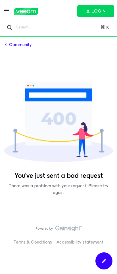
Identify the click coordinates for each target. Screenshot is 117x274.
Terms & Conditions (33, 242)
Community (20, 44)
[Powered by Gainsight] (59, 230)
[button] (6, 12)
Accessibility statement (80, 242)
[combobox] (58, 27)
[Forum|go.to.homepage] (26, 11)
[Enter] (9, 27)
